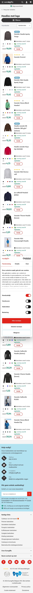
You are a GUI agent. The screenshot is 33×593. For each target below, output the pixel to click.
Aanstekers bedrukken (8, 524)
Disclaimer (25, 590)
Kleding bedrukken (7, 536)
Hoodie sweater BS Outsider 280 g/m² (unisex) (20, 128)
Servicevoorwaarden (18, 500)
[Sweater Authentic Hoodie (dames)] (8, 355)
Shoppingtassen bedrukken (10, 539)
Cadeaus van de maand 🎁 (10, 519)
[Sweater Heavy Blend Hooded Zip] (8, 424)
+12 (3, 434)
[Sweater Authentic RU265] (8, 401)
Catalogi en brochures (8, 542)
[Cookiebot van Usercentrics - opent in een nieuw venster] (23, 259)
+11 (3, 46)
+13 (3, 69)
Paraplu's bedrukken (7, 527)
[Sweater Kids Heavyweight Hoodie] (8, 242)
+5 (3, 342)
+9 (3, 252)
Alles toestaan (16, 320)
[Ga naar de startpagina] (8, 2)
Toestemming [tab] (6, 264)
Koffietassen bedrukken (9, 530)
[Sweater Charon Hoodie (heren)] (8, 378)
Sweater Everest (19, 57)
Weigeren (16, 332)
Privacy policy (25, 587)
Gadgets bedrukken (7, 533)
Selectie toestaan (16, 326)
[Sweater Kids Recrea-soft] (8, 173)
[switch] (28, 301)
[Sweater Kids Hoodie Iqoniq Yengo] (8, 82)
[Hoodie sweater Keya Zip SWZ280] (8, 151)
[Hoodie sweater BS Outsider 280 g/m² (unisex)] (8, 128)
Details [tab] (17, 264)
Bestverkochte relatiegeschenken (12, 545)
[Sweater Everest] (8, 59)
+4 (3, 92)
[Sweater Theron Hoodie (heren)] (8, 219)
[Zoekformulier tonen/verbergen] (22, 2)
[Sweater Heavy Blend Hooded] (8, 105)
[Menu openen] (2, 2)
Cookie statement (9, 590)
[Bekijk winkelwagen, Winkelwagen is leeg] (31, 2)
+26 (3, 115)
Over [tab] (27, 264)
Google (29, 500)
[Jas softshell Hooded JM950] (8, 196)
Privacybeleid (5, 500)
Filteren (17, 20)
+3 (3, 229)
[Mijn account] (26, 2)
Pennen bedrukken (7, 521)
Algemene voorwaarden (10, 587)
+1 (3, 184)
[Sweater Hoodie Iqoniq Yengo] (8, 36)
